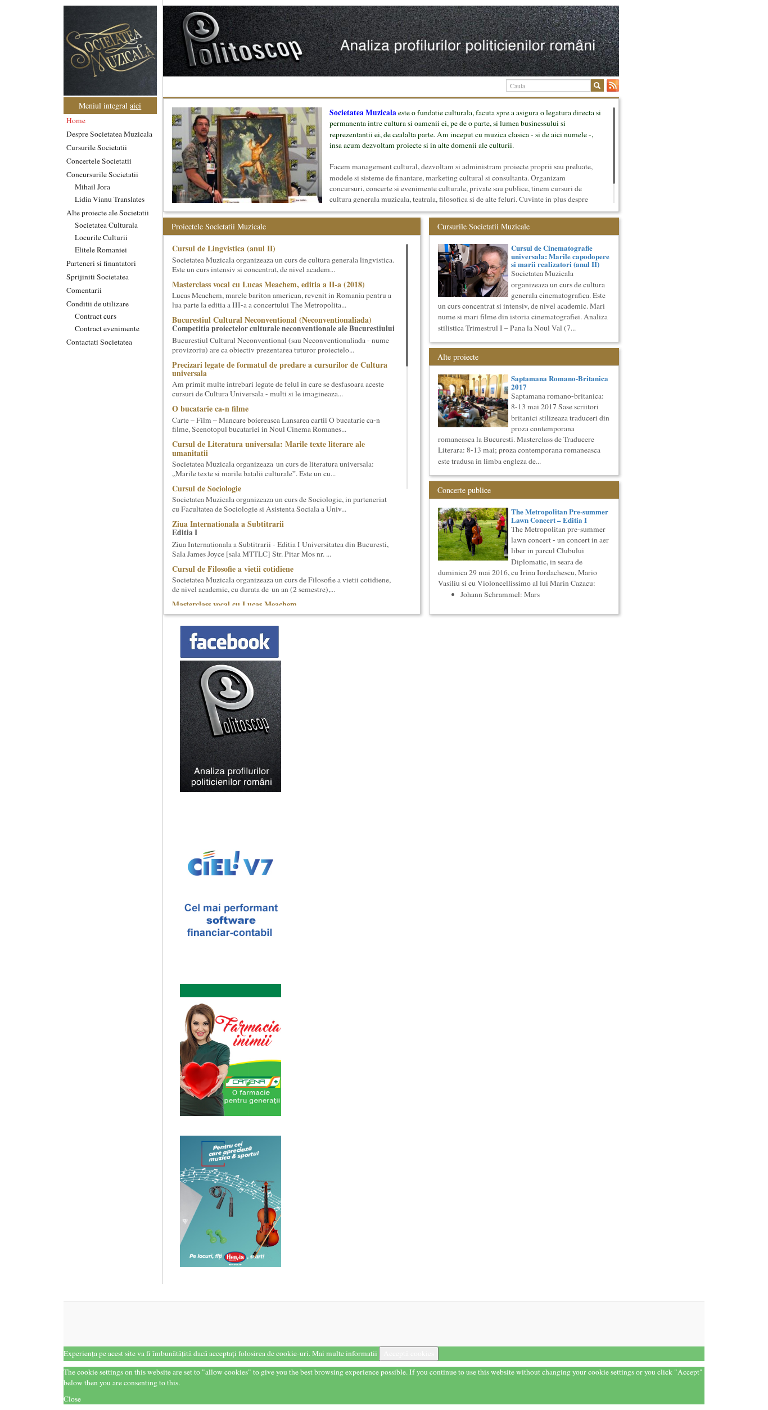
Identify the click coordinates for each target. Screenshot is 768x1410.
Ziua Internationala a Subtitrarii (228, 524)
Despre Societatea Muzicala (109, 134)
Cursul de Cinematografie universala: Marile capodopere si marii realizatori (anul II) (560, 255)
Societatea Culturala (106, 225)
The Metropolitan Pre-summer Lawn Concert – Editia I (559, 515)
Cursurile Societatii (96, 147)
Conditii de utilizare (97, 304)
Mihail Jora (92, 187)
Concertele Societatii (99, 161)
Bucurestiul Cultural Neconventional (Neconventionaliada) (272, 320)
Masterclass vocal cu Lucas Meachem (234, 604)
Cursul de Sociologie (206, 488)
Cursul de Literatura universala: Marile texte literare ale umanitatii (268, 448)
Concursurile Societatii (102, 174)
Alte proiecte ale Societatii (107, 212)
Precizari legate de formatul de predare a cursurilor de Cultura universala (279, 369)
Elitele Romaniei (101, 250)
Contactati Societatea (99, 342)
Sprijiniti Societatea (97, 277)
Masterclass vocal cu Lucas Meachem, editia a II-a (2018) (268, 284)
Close (72, 1399)
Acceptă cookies (408, 1353)
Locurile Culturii (101, 237)
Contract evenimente (107, 328)
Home (75, 120)
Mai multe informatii (344, 1353)
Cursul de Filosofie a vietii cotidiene (232, 569)
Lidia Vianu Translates (109, 199)
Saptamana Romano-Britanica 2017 (559, 382)
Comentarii (84, 290)
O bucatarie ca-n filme (210, 408)
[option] (391, 41)
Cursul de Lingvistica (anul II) (223, 248)
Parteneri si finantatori (101, 263)
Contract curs (95, 316)
